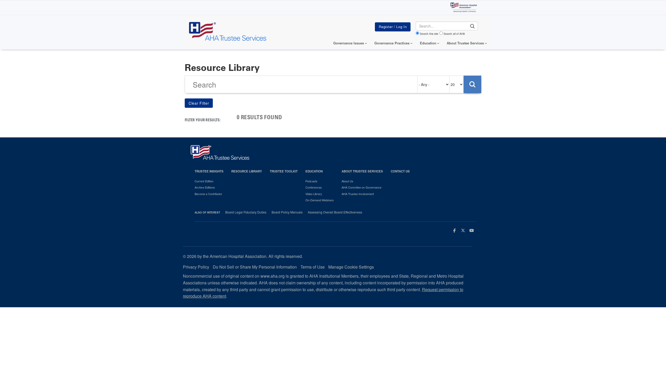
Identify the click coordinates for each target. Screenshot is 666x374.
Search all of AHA (454, 34)
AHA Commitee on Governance (361, 187)
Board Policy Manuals (287, 212)
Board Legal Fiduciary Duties (245, 212)
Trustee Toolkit (284, 171)
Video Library (313, 194)
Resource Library (246, 171)
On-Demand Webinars (319, 200)
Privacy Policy (196, 267)
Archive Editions (205, 187)
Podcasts (311, 181)
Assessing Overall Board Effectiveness (335, 212)
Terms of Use (312, 267)
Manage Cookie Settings (351, 267)
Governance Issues (348, 43)
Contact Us (400, 171)
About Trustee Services (465, 43)
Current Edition (204, 181)
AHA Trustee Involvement (358, 194)
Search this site (429, 34)
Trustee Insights (209, 171)
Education (314, 171)
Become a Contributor (208, 194)
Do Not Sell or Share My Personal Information (255, 267)
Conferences (313, 187)
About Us (347, 181)
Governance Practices (391, 43)
